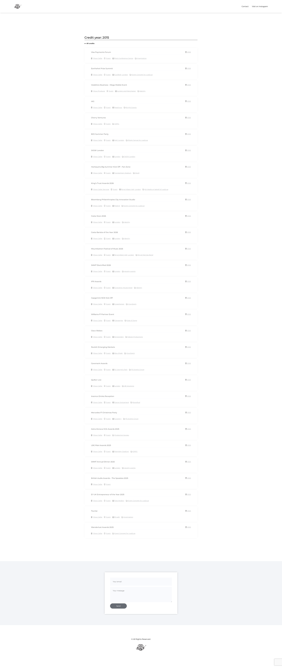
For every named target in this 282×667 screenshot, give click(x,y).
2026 (189, 52)
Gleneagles (118, 320)
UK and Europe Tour (126, 632)
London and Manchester (126, 91)
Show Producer (99, 91)
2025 (189, 412)
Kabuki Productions (135, 337)
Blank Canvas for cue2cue (138, 140)
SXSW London (129, 157)
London (117, 157)
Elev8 (137, 173)
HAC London (119, 140)
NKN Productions (137, 615)
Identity (143, 91)
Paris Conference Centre (123, 58)
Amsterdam (119, 337)
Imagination (142, 58)
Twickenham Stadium (122, 173)
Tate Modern (119, 501)
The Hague (118, 550)
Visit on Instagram (260, 6)
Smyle (129, 550)
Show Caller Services (101, 189)
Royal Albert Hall (144, 583)
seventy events (129, 271)
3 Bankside (118, 566)
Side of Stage (132, 320)
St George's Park (120, 370)
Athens (117, 599)
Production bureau (121, 435)
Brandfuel (136, 402)
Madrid (117, 206)
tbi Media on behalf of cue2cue (156, 189)
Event (108, 58)
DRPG (116, 124)
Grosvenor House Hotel (123, 288)
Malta (116, 648)
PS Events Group (137, 370)
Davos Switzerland (121, 402)
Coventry (118, 419)
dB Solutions (129, 386)
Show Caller (97, 58)
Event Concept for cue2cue (142, 75)
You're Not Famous (144, 632)
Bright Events (131, 107)
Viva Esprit (132, 304)
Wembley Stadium (121, 451)
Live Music (110, 632)
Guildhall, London (121, 75)
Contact (245, 6)
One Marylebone (120, 615)
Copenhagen (119, 304)
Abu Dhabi (118, 353)
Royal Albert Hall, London (131, 189)
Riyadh (117, 517)
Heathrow (118, 107)
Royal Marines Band (145, 255)
